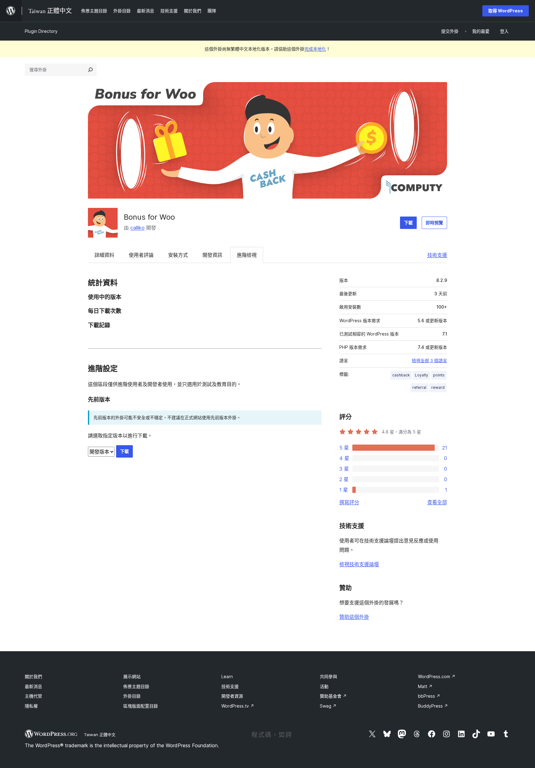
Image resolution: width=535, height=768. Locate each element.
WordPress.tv (237, 706)
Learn (227, 676)
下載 (408, 222)
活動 (324, 686)
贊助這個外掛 (354, 617)
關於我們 (33, 676)
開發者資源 (232, 696)
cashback (401, 375)
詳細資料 (104, 255)
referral (419, 387)
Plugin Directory (41, 31)
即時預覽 (434, 222)
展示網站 (132, 676)
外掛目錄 (132, 696)
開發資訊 (212, 255)
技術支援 (437, 255)
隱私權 (31, 706)
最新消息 (33, 686)
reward (438, 387)
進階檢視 (247, 255)
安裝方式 (178, 255)
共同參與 (328, 676)
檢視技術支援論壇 (359, 564)
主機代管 (33, 696)
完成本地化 (315, 48)
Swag (328, 706)
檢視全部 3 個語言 (429, 360)
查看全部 (437, 502)
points (439, 375)
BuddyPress (433, 706)
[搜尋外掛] (90, 70)
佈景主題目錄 (136, 686)
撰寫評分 (349, 502)
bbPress (429, 696)
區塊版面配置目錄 (140, 706)
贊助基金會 (333, 696)
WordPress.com (436, 676)
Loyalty (421, 375)
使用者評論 (141, 255)
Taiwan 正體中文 (99, 734)
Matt (425, 686)
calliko (137, 228)
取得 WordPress (505, 10)
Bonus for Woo (149, 217)
